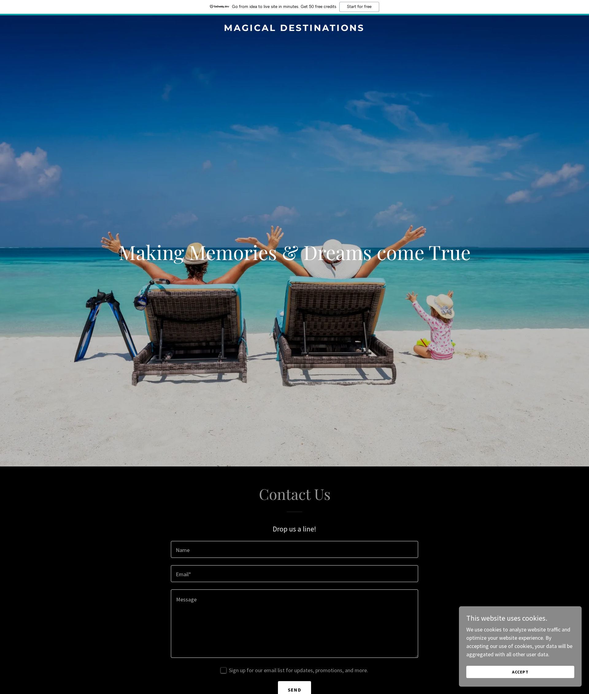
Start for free (359, 7)
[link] (294, 29)
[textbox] (294, 549)
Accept (520, 672)
